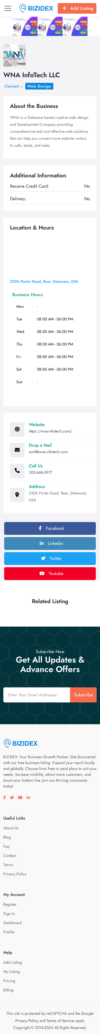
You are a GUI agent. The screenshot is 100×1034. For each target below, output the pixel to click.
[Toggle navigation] (8, 8)
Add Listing (82, 8)
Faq (6, 846)
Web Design (39, 86)
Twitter (55, 558)
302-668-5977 (40, 472)
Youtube (55, 573)
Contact (9, 855)
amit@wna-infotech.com (48, 452)
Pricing (9, 981)
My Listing (11, 971)
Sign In (9, 913)
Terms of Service (60, 1020)
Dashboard (12, 923)
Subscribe (83, 695)
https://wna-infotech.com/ (50, 431)
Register (10, 904)
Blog (7, 837)
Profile (8, 932)
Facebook (54, 528)
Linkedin (54, 543)
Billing (8, 990)
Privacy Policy (14, 874)
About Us (10, 828)
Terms (8, 865)
